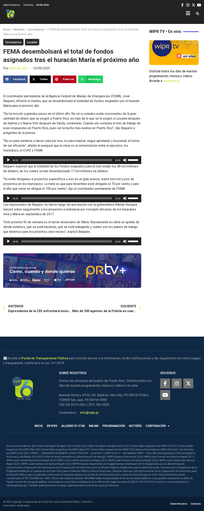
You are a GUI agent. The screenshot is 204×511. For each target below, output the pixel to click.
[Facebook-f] (165, 383)
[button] (197, 14)
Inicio (7, 29)
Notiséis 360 (18, 68)
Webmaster (23, 505)
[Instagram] (177, 383)
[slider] (133, 159)
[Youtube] (165, 395)
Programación (113, 425)
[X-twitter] (188, 383)
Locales (32, 42)
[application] (72, 160)
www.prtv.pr (171, 81)
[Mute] (125, 160)
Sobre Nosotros (11, 5)
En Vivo (52, 425)
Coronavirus (36, 29)
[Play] (8, 160)
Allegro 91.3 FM (73, 425)
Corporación (156, 425)
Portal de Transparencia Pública (45, 358)
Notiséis (19, 29)
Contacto (28, 5)
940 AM (93, 425)
